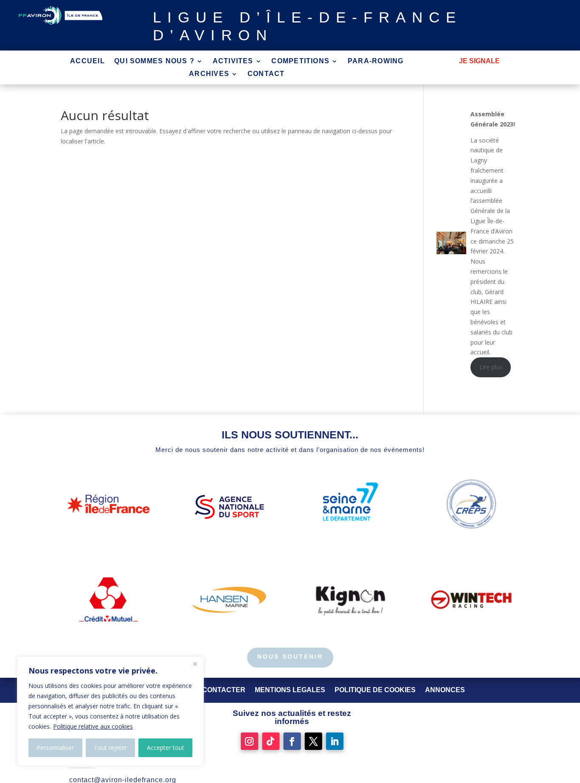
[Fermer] (195, 664)
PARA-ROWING (376, 61)
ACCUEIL (87, 61)
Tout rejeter (110, 748)
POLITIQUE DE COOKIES (375, 689)
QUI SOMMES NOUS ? (154, 61)
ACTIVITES (233, 61)
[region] (110, 711)
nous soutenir (290, 656)
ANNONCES (445, 689)
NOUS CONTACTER (212, 689)
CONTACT (266, 74)
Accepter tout (165, 748)
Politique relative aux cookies (93, 726)
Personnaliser (55, 748)
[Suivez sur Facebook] (292, 741)
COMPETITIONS (300, 61)
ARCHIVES (209, 74)
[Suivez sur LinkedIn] (334, 741)
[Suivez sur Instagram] (249, 741)
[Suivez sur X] (313, 741)
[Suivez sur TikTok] (270, 741)
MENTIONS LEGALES (290, 689)
